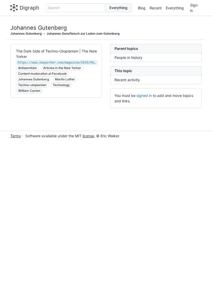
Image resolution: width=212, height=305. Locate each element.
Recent (156, 8)
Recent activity (127, 80)
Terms (15, 136)
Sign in (194, 8)
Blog (142, 8)
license (88, 136)
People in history (128, 57)
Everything (175, 8)
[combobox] (76, 7)
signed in (144, 95)
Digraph (29, 8)
